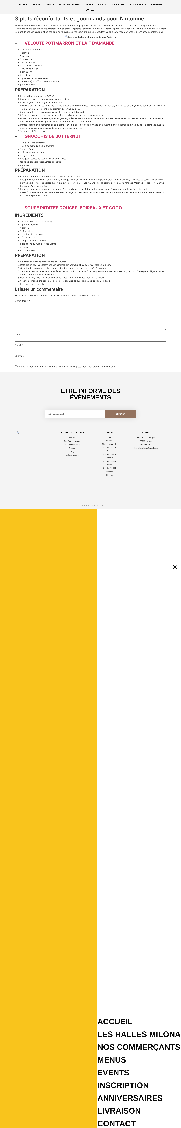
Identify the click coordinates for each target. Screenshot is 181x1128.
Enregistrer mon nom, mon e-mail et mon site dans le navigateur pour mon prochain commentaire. (66, 367)
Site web (19, 356)
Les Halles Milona (43, 4)
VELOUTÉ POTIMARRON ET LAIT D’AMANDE (70, 43)
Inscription (117, 4)
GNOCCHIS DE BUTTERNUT (53, 136)
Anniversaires (138, 4)
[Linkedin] (153, 455)
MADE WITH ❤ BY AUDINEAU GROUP (90, 505)
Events (102, 4)
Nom (18, 334)
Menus (89, 4)
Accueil (23, 4)
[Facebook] (139, 455)
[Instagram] (146, 455)
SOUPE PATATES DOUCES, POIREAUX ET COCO (73, 207)
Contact (90, 10)
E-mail (19, 345)
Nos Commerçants (69, 4)
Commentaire (22, 301)
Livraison (156, 4)
